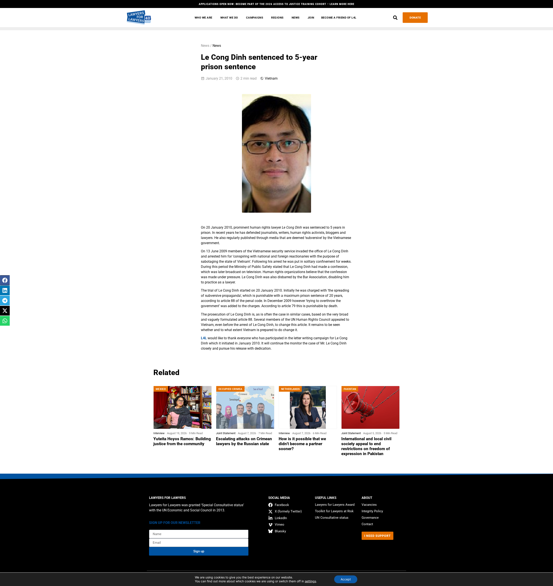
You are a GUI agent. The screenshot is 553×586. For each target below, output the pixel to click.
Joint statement (225, 433)
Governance (370, 518)
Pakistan (350, 389)
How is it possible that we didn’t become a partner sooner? (302, 444)
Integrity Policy (372, 511)
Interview (159, 433)
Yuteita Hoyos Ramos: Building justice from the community (182, 441)
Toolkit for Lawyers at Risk (334, 511)
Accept (346, 579)
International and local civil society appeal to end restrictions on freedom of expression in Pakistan (366, 446)
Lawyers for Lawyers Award (334, 505)
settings (310, 581)
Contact (367, 524)
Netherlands (290, 389)
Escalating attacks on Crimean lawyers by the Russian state (244, 441)
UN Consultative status (331, 518)
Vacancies (369, 505)
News (217, 46)
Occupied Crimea (230, 389)
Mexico (161, 389)
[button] (395, 18)
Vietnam (271, 78)
